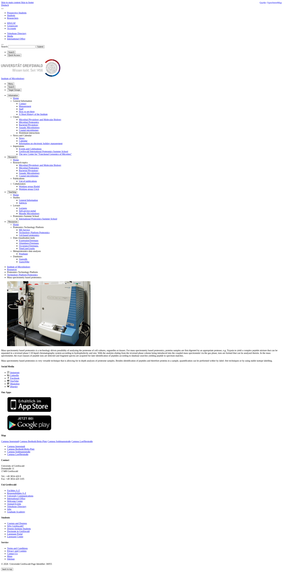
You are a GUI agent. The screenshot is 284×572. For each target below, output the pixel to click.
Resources (12, 222)
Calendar (23, 141)
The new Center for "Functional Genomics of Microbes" (45, 154)
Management (25, 106)
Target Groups (14, 90)
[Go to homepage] (30, 76)
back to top (7, 569)
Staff (21, 109)
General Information (28, 200)
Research (12, 157)
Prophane (23, 254)
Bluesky (14, 386)
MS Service (24, 230)
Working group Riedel (29, 186)
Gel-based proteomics (29, 235)
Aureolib (23, 259)
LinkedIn (14, 375)
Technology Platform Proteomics (34, 232)
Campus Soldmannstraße (18, 451)
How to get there (27, 111)
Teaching (12, 192)
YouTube (14, 381)
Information (13, 95)
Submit (40, 47)
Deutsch (5, 5)
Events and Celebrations (30, 149)
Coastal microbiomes (28, 130)
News (21, 138)
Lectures (23, 208)
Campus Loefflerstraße (17, 454)
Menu (10, 84)
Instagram (14, 372)
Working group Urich (29, 189)
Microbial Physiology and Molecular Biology (40, 119)
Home (16, 98)
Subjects (23, 203)
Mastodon (15, 384)
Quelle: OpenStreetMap (271, 2)
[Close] (2, 8)
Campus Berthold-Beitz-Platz (20, 449)
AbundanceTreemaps (29, 243)
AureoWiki (24, 262)
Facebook (14, 378)
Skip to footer (27, 2)
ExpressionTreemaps (28, 240)
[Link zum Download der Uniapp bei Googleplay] (29, 429)
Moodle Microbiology (29, 213)
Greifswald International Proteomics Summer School (43, 151)
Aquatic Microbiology (29, 127)
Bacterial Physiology (28, 125)
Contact (22, 103)
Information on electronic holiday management (40, 143)
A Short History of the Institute (33, 114)
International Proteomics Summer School (38, 219)
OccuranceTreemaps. (29, 246)
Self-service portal (27, 211)
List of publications (28, 181)
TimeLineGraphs (27, 248)
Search (4, 46)
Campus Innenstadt (16, 446)
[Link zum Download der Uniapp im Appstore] (29, 411)
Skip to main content (11, 2)
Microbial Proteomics (29, 122)
